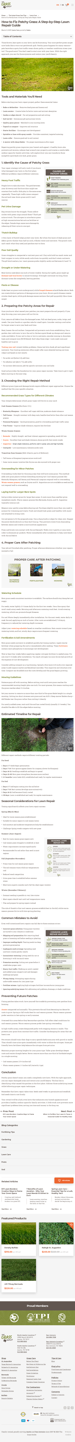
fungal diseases (45, 290)
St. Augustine (6, 1361)
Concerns (55, 1392)
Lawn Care (33, 15)
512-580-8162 (22, 1341)
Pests (3, 1162)
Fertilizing (30, 1376)
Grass (3, 1147)
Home (3, 15)
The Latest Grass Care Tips (17, 15)
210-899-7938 (51, 1337)
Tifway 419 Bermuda (8, 1378)
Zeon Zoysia (5, 1388)
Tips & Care (56, 1358)
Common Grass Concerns (35, 1382)
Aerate (4, 1009)
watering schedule (19, 628)
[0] (66, 5)
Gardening (6, 1139)
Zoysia (4, 1385)
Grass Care (31, 1358)
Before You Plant (32, 1361)
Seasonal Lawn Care (33, 1379)
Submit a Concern (57, 1395)
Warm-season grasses (10, 482)
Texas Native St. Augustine (11, 1364)
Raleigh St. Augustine (9, 1370)
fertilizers (63, 646)
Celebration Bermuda (9, 1381)
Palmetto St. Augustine (9, 1367)
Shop (3, 1358)
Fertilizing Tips (8, 1132)
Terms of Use (56, 1384)
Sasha (28, 30)
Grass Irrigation (32, 1373)
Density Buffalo (7, 1398)
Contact (54, 1398)
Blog (53, 1361)
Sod (3, 1169)
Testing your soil (8, 347)
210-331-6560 (51, 1348)
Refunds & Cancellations (60, 1386)
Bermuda (5, 1375)
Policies (54, 1378)
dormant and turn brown (11, 276)
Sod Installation (32, 1370)
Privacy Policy (56, 1381)
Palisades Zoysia (7, 1391)
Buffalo (4, 1395)
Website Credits (68, 1433)
